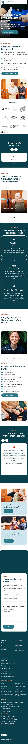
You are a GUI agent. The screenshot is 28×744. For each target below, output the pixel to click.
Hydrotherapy (4, 671)
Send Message (8, 626)
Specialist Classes (5, 668)
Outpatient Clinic (5, 658)
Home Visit (7, 611)
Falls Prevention (18, 691)
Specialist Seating (5, 673)
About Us (3, 640)
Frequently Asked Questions (5, 648)
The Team (3, 642)
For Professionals (19, 645)
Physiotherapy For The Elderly (8, 663)
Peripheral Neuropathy (20, 686)
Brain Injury (4, 686)
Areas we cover (18, 640)
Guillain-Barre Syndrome (7, 694)
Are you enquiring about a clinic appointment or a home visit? (14, 607)
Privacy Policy (18, 648)
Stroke (2, 683)
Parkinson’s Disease (6, 691)
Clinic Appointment (9, 609)
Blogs (2, 645)
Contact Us (17, 642)
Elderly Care (18, 689)
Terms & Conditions (19, 650)
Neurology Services (6, 666)
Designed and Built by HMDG (7, 740)
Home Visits (4, 660)
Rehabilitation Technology (7, 676)
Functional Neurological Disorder (20, 694)
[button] (12, 149)
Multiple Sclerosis (5, 689)
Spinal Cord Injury (19, 683)
